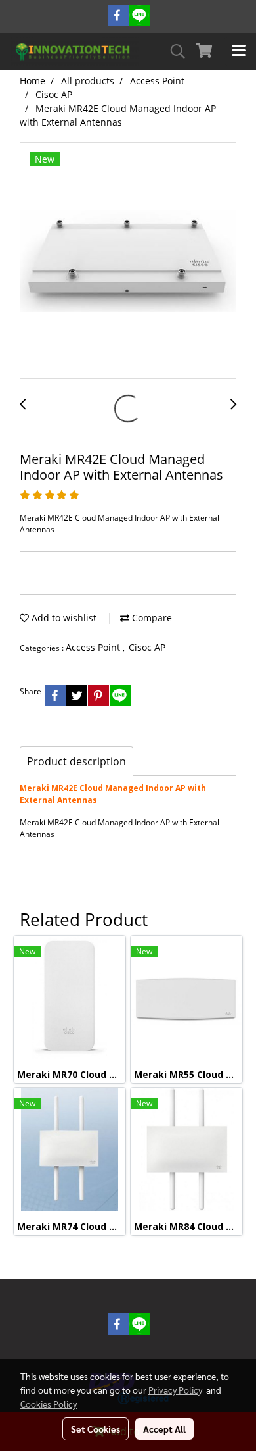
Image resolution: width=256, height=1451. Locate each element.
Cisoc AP (147, 647)
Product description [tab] (76, 761)
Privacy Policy (175, 1390)
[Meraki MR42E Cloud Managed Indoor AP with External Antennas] (128, 261)
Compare (150, 617)
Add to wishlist (62, 617)
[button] (173, 51)
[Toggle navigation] (238, 51)
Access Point (94, 647)
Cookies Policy (48, 1404)
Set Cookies (95, 1429)
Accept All (164, 1429)
